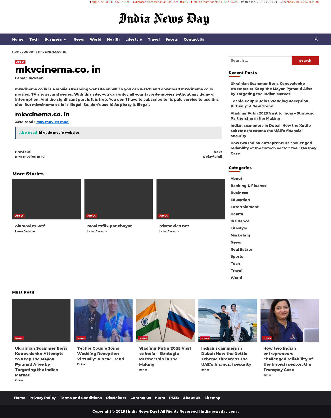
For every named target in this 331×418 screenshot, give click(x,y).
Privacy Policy (42, 398)
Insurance (240, 221)
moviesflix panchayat (109, 226)
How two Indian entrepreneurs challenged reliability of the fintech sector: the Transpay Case (273, 148)
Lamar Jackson (29, 78)
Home (18, 39)
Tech (34, 39)
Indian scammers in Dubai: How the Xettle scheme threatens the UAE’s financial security (271, 131)
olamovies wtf (30, 226)
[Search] (316, 39)
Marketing (240, 235)
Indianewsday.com (219, 411)
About (20, 61)
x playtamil (212, 154)
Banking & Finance (249, 186)
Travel (154, 39)
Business (53, 39)
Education (240, 200)
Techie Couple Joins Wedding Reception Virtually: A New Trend (269, 103)
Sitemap (212, 398)
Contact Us (194, 39)
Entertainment (245, 207)
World (95, 39)
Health (113, 39)
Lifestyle (133, 39)
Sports (172, 39)
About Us (191, 398)
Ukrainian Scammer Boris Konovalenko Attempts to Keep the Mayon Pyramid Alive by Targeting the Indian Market (272, 89)
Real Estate (241, 249)
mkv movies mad (52, 122)
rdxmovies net (174, 226)
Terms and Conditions (81, 398)
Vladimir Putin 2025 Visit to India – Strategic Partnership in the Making (272, 116)
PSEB (174, 398)
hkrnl (160, 398)
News (79, 39)
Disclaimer (116, 398)
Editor (19, 380)
